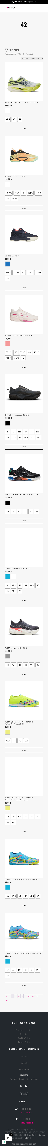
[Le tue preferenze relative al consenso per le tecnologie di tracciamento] (4, 1142)
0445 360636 (26, 1112)
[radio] (7, 110)
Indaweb (28, 1138)
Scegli (24, 129)
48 (29, 996)
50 (37, 996)
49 (33, 996)
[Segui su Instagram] (26, 1094)
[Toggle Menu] (40, 8)
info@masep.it (27, 1123)
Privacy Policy (31, 1135)
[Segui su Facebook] (22, 1094)
